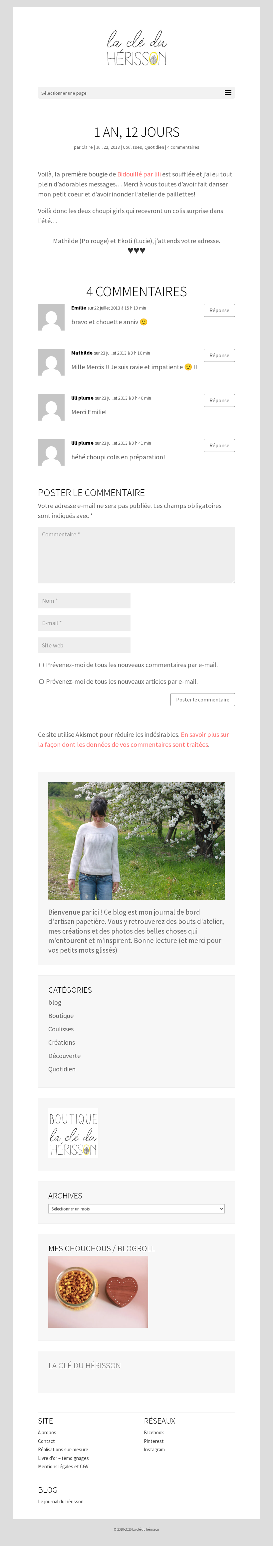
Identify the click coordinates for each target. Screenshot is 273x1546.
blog (55, 1002)
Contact (46, 1441)
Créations (61, 1042)
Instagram (154, 1449)
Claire (87, 147)
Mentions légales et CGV (63, 1466)
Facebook (154, 1432)
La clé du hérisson (84, 1365)
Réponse (219, 310)
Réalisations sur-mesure (63, 1449)
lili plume (82, 397)
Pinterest (154, 1441)
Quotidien (154, 147)
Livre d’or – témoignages (63, 1458)
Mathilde (82, 352)
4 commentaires (183, 147)
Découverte (64, 1055)
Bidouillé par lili (139, 174)
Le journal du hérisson (61, 1501)
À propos (47, 1432)
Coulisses (132, 147)
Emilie (78, 307)
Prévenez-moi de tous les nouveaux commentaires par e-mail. (132, 664)
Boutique (61, 1015)
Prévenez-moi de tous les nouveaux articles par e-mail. (122, 681)
